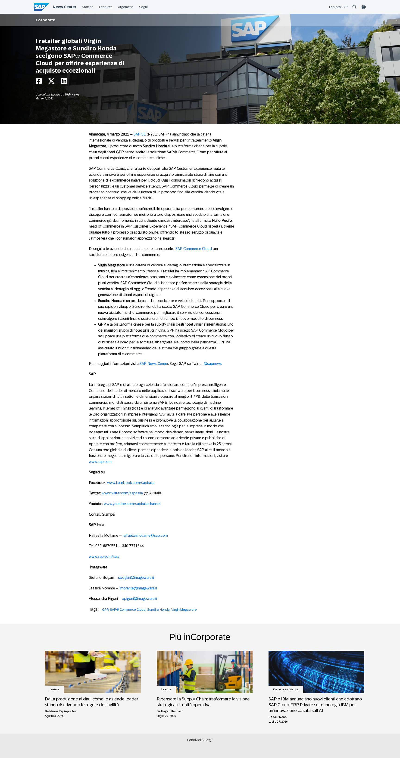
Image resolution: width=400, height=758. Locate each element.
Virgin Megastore (184, 609)
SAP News (72, 94)
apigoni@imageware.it (139, 599)
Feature (54, 689)
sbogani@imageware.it (136, 577)
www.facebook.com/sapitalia (130, 483)
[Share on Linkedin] (64, 82)
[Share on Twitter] (51, 82)
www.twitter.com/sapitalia (122, 493)
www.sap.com (100, 462)
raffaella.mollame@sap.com (145, 535)
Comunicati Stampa (48, 94)
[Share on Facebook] (39, 82)
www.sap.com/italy (104, 556)
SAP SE (140, 134)
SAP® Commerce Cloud (128, 609)
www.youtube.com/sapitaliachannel (132, 504)
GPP (105, 609)
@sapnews (213, 364)
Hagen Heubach (172, 711)
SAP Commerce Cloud (193, 249)
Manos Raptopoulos (62, 711)
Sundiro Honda (158, 609)
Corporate (45, 20)
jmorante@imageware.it (138, 588)
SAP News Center (154, 364)
